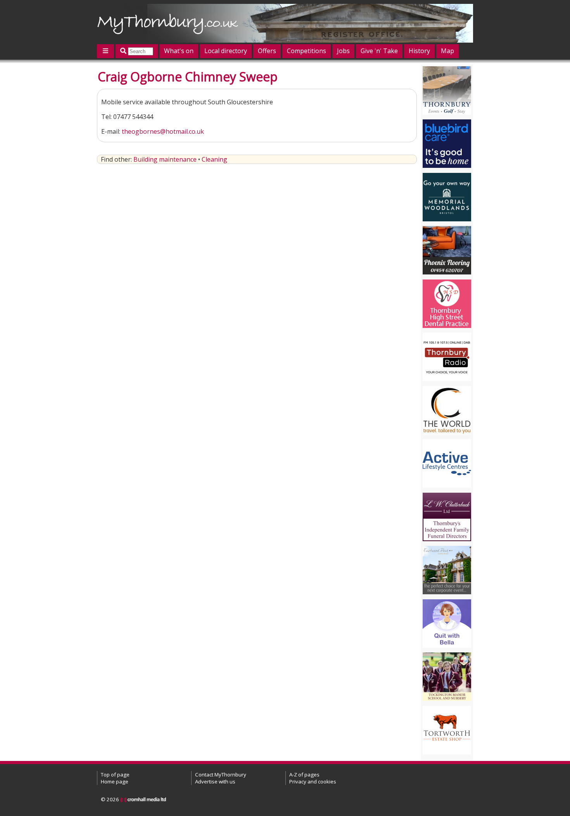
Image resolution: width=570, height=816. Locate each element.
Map (447, 51)
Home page (114, 781)
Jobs (343, 51)
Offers (267, 51)
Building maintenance (165, 159)
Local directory (225, 51)
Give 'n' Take (379, 51)
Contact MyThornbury (220, 774)
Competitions (306, 51)
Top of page (115, 774)
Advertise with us (215, 781)
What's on (178, 51)
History (419, 51)
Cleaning (214, 159)
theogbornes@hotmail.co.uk (163, 131)
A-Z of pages (304, 774)
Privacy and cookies (312, 781)
